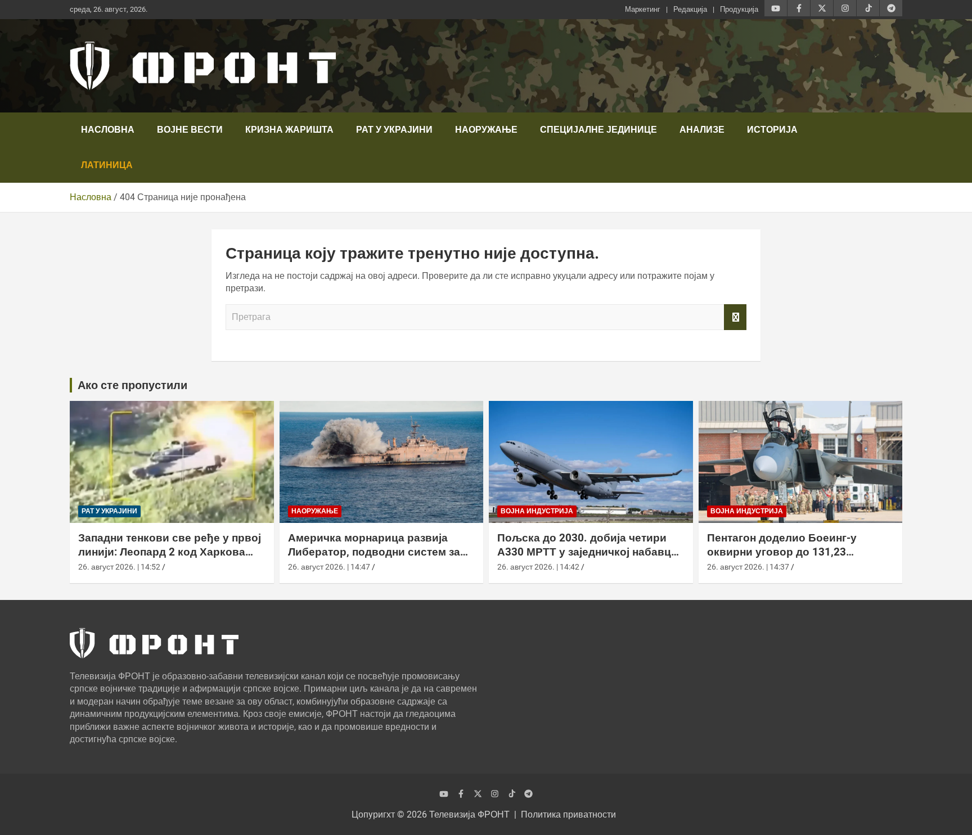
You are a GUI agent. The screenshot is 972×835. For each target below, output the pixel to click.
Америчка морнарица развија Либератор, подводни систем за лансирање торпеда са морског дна (374, 558)
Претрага (735, 317)
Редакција (690, 9)
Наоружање (486, 129)
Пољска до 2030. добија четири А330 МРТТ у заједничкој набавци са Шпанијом (587, 551)
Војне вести (190, 129)
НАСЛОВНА (107, 129)
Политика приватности (568, 814)
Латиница (107, 165)
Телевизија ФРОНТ (469, 814)
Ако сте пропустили (132, 385)
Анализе (702, 129)
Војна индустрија (537, 511)
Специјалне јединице (598, 129)
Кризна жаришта (289, 129)
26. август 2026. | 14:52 (119, 566)
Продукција (739, 9)
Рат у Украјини (394, 129)
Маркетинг (642, 9)
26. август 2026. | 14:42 (538, 566)
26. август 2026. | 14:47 (329, 566)
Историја (772, 129)
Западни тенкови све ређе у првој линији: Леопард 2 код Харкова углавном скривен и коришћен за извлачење (169, 558)
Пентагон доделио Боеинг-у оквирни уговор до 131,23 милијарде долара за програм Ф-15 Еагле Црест (787, 558)
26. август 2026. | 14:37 (748, 566)
